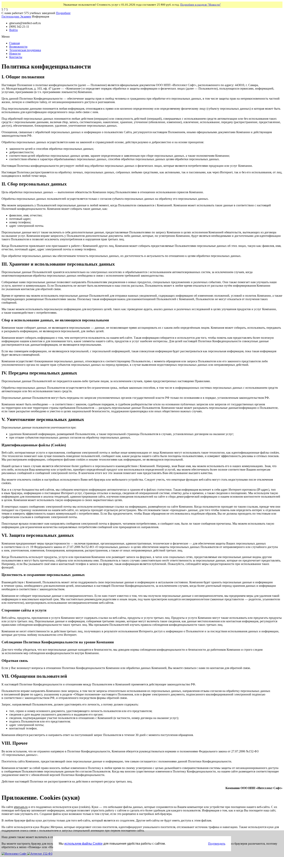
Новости (15, 53)
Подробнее (63, 13)
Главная (14, 43)
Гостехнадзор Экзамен (16, 16)
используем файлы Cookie (83, 843)
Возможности (18, 46)
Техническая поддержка (25, 50)
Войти (13, 30)
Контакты (15, 57)
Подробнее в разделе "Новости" (200, 4)
